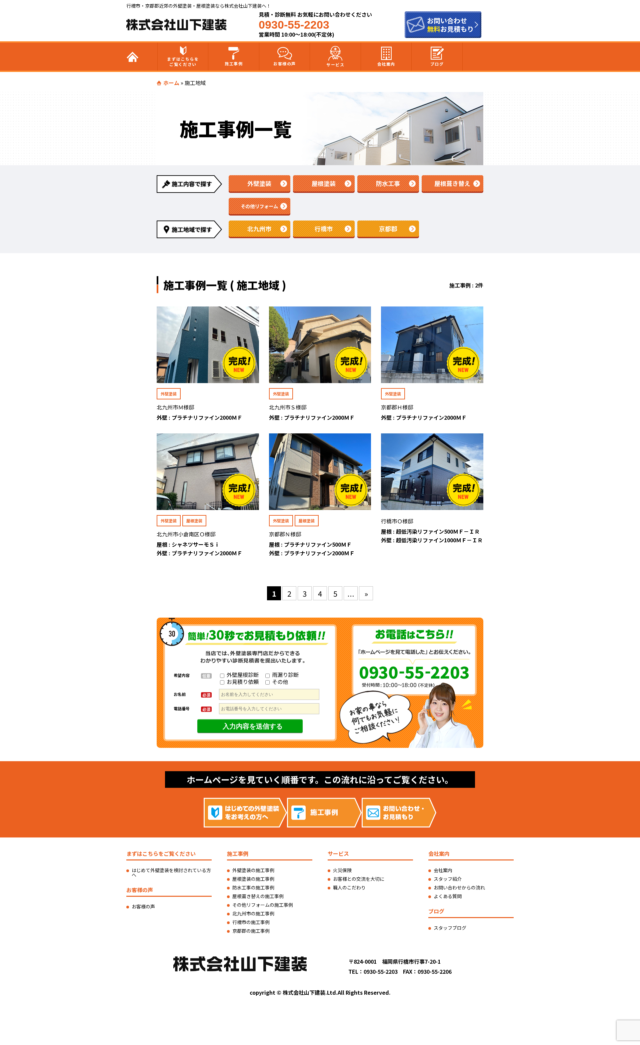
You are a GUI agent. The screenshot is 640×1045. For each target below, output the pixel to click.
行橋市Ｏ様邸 (397, 521)
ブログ (437, 64)
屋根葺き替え (452, 183)
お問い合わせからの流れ (459, 887)
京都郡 (388, 228)
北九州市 (259, 228)
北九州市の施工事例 (253, 913)
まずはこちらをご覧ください (183, 61)
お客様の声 (284, 63)
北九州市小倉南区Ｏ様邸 (186, 534)
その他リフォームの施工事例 (262, 904)
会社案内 (386, 64)
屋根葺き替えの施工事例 (258, 896)
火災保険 (342, 870)
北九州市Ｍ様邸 (175, 407)
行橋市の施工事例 (251, 922)
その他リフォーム (259, 206)
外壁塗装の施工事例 (253, 870)
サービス (335, 64)
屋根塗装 (324, 183)
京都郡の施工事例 (251, 930)
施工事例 (234, 63)
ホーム (171, 83)
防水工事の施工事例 (253, 887)
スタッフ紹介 (448, 878)
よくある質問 (448, 896)
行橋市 (324, 228)
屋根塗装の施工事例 (253, 878)
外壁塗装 (259, 183)
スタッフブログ (450, 927)
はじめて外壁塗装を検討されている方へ (171, 872)
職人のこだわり (349, 887)
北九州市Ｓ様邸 (287, 407)
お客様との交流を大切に (358, 878)
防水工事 (388, 183)
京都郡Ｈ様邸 (397, 407)
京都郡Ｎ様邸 (285, 534)
